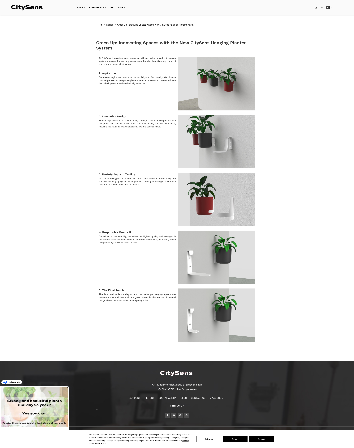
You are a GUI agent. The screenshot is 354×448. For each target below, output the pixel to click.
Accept (261, 439)
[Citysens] (28, 8)
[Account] (316, 7)
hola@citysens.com (186, 389)
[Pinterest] (180, 415)
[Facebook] (167, 415)
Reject (235, 439)
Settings (209, 439)
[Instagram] (186, 415)
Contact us (198, 398)
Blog (184, 398)
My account (217, 398)
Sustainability (168, 398)
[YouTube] (173, 415)
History (149, 398)
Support (134, 398)
